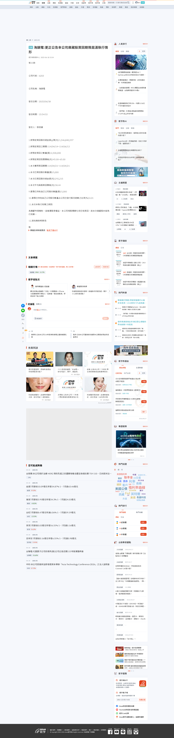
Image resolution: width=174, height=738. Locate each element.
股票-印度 (126, 393)
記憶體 (124, 522)
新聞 (43, 3)
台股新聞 (125, 219)
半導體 (124, 534)
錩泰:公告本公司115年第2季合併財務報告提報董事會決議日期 (98, 370)
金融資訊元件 (76, 730)
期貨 (88, 7)
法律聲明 (103, 730)
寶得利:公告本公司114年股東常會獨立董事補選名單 (49, 335)
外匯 (72, 3)
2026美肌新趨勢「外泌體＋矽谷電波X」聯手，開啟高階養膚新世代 (68, 370)
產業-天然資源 (127, 405)
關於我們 (52, 730)
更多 (143, 51)
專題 (120, 7)
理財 (107, 7)
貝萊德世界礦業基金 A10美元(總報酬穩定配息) (127, 400)
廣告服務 (67, 730)
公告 (29, 40)
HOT (124, 253)
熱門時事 (64, 7)
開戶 (144, 412)
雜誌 (126, 7)
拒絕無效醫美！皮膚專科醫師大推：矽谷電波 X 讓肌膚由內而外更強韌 (40, 396)
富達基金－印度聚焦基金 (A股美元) (128, 390)
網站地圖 (96, 730)
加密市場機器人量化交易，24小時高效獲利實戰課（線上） (134, 263)
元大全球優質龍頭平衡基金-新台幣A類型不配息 (127, 379)
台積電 (124, 528)
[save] (23, 333)
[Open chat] (23, 338)
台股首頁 (97, 267)
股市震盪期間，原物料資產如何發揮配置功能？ (40, 370)
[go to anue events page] (133, 2)
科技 (48, 7)
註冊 (142, 3)
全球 (77, 3)
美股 (54, 3)
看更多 (106, 279)
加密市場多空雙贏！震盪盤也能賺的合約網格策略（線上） (134, 282)
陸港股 (60, 3)
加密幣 (83, 3)
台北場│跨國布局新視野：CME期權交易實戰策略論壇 (134, 254)
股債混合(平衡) (127, 385)
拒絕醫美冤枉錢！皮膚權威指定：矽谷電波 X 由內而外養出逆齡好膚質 (98, 396)
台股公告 (37, 40)
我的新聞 (134, 7)
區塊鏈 (95, 7)
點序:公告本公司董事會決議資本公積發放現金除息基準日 (91, 335)
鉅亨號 (97, 3)
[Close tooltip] (40, 338)
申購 (144, 381)
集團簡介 (59, 730)
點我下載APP (52, 230)
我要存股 (106, 267)
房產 (101, 7)
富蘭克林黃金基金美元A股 (124, 410)
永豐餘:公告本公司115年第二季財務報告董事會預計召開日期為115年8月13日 (69, 396)
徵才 (90, 730)
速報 (70, 7)
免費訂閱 (142, 700)
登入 (139, 3)
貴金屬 (125, 414)
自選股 (142, 7)
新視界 (114, 7)
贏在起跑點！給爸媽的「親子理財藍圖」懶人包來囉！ (58, 267)
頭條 (31, 7)
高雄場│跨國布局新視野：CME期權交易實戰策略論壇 (134, 273)
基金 (66, 3)
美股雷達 (125, 189)
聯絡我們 (84, 730)
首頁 (37, 3)
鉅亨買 (90, 3)
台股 (48, 3)
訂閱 (103, 3)
